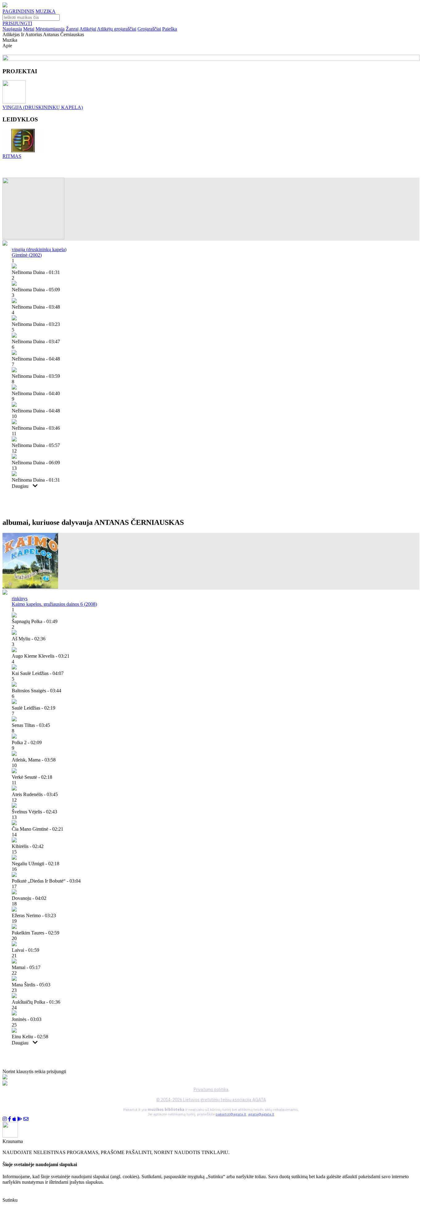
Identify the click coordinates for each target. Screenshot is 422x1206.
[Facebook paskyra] (9, 1119)
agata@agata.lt (261, 1114)
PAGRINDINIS (18, 11)
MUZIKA (46, 11)
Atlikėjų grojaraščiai (116, 29)
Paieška (169, 29)
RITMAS (11, 156)
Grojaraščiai (149, 29)
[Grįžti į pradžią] (4, 5)
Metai (28, 29)
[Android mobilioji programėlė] (19, 1119)
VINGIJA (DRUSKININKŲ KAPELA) (42, 107)
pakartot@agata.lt (231, 1114)
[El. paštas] (25, 1119)
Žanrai (72, 29)
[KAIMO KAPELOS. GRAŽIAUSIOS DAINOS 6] (30, 586)
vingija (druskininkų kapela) (39, 249)
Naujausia (12, 29)
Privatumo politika (211, 1089)
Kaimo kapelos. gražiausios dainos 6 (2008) (54, 604)
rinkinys (19, 598)
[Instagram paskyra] (4, 1119)
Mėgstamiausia (50, 29)
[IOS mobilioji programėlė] (14, 1119)
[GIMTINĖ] (33, 237)
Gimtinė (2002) (27, 255)
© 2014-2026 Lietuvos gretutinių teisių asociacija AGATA (211, 1100)
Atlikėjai (87, 29)
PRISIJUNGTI (17, 23)
